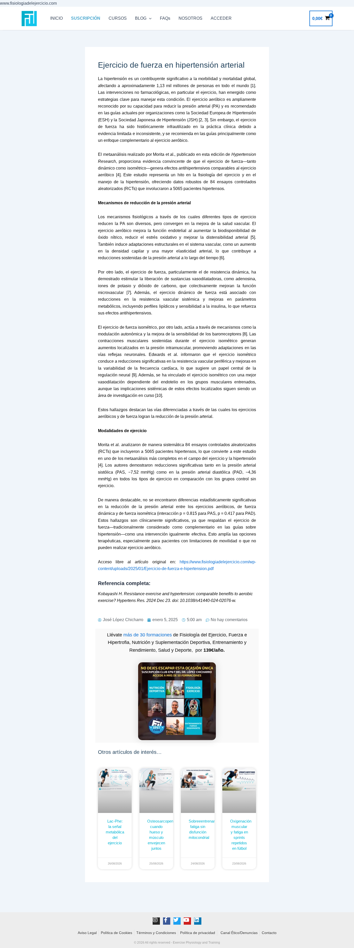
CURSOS (118, 18)
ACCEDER (221, 18)
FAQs (165, 18)
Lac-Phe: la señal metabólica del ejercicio (115, 832)
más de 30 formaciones (147, 634)
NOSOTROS (190, 18)
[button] (149, 18)
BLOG (140, 18)
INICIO (56, 18)
